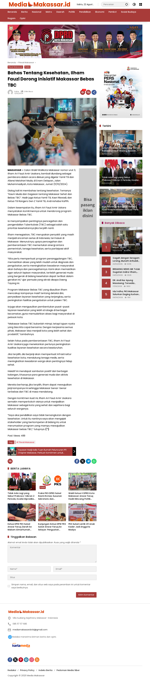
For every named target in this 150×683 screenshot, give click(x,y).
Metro (73, 518)
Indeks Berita (45, 670)
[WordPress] (26, 659)
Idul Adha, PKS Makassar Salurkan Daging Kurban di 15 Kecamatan (126, 293)
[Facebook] (76, 461)
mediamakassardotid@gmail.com (30, 629)
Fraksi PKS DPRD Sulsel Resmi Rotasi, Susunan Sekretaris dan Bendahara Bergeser (50, 496)
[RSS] (37, 659)
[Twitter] (82, 461)
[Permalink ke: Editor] (11, 92)
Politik (27, 67)
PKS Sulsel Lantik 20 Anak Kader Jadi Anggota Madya (81, 527)
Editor (16, 91)
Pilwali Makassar (15, 67)
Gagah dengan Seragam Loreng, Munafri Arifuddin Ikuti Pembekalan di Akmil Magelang (126, 259)
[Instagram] (31, 659)
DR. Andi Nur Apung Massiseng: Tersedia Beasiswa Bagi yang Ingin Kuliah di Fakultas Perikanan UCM (126, 282)
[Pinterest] (20, 659)
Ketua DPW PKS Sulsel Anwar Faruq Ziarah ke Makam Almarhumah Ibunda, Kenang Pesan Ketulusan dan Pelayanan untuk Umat (21, 527)
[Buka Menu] (140, 4)
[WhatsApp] (94, 461)
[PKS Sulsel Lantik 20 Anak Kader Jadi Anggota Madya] (82, 512)
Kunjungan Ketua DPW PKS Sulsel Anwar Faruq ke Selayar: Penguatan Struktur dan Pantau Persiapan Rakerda (52, 527)
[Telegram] (88, 461)
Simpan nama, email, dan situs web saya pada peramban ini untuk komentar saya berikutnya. (50, 586)
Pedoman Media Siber (68, 670)
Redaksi (12, 670)
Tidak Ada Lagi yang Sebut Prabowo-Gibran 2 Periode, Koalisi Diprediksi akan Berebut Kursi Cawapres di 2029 (21, 496)
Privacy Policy (27, 670)
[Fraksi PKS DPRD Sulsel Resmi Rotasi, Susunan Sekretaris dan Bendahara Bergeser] (52, 481)
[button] (126, 4)
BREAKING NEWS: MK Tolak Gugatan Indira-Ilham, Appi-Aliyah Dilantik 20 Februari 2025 (126, 270)
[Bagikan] (94, 92)
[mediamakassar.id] (39, 4)
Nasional (13, 487)
